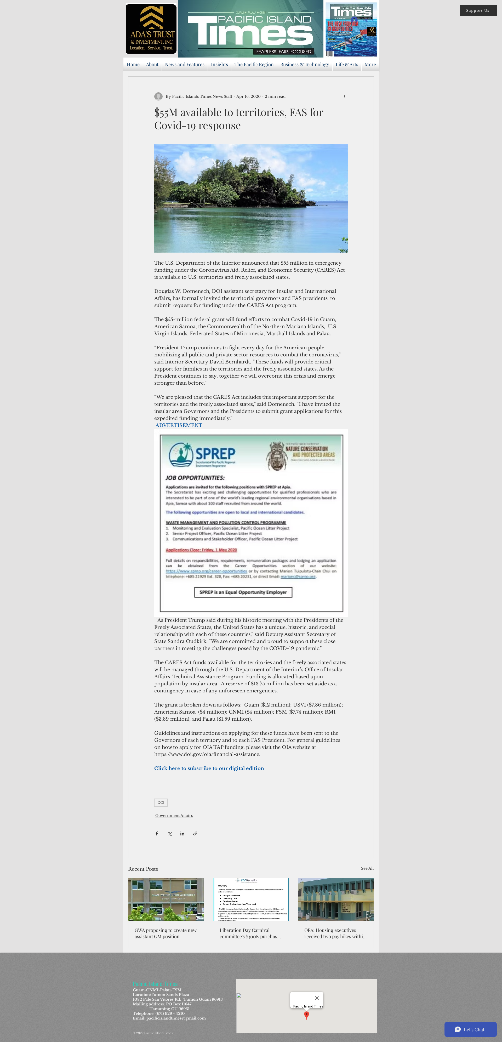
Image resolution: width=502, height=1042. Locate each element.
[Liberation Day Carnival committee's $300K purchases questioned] (251, 899)
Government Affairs (174, 815)
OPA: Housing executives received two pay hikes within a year (335, 933)
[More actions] (344, 96)
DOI (161, 802)
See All (367, 868)
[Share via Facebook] (156, 833)
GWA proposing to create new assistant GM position (166, 933)
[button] (478, 10)
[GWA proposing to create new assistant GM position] (166, 899)
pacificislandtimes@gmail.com (176, 1018)
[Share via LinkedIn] (182, 833)
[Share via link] (195, 833)
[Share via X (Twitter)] (169, 833)
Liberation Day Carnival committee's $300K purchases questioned (251, 933)
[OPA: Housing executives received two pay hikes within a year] (336, 899)
